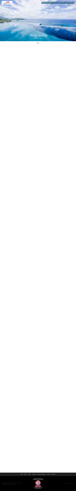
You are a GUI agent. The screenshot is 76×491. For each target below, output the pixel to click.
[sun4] (56, 115)
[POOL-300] (56, 398)
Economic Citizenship (41, 474)
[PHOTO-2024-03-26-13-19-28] (56, 58)
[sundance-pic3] (19, 200)
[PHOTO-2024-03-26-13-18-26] (56, 87)
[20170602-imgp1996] (19, 341)
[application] (51, 3)
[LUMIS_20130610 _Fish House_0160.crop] (56, 285)
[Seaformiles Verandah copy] (56, 313)
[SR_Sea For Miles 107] (56, 228)
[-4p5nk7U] (56, 143)
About (25, 474)
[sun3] (19, 115)
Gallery (29, 474)
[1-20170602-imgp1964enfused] (19, 370)
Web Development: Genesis (69, 483)
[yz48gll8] (19, 143)
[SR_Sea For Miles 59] (19, 285)
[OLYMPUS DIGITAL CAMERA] (19, 426)
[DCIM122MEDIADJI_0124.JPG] (56, 370)
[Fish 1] (19, 228)
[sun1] (56, 172)
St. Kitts (48, 474)
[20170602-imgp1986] (19, 313)
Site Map (34, 474)
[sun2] (19, 172)
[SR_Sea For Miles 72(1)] (56, 256)
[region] (38, 20)
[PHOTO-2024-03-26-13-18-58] (19, 87)
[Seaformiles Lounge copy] (56, 341)
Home (22, 474)
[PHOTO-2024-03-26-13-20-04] (19, 58)
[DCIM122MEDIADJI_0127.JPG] (19, 398)
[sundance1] (56, 200)
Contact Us (53, 474)
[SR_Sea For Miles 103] (19, 256)
